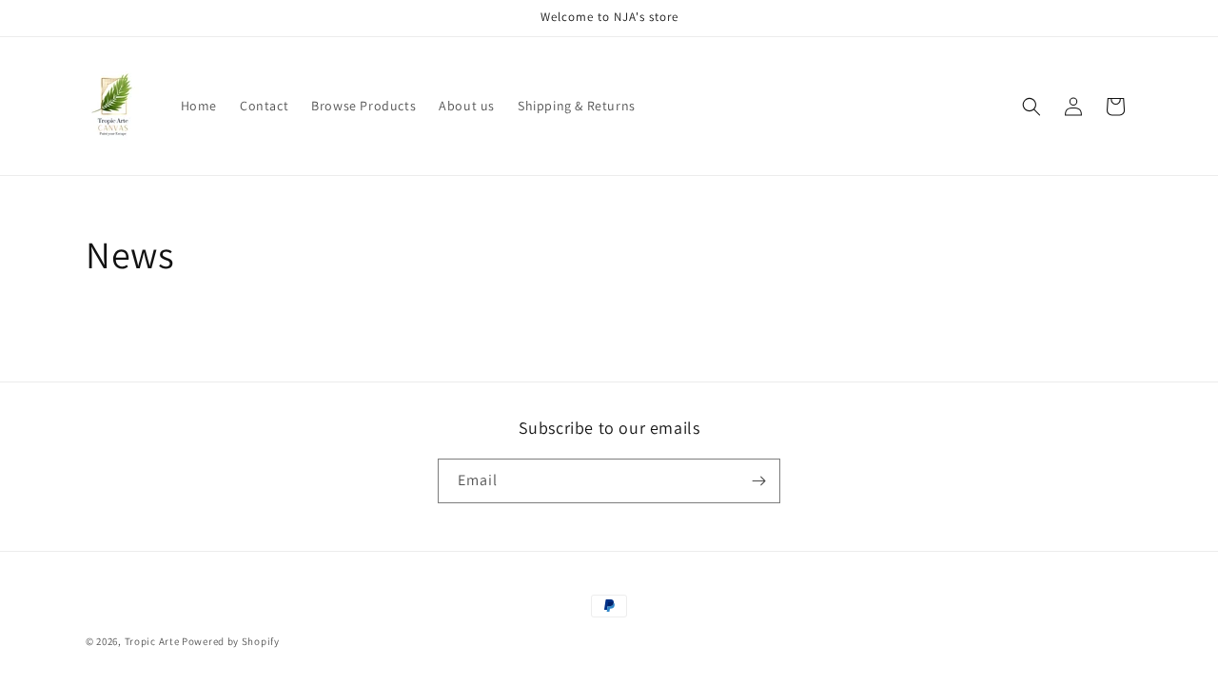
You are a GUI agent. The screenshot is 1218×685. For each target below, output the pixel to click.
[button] (1031, 106)
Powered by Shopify (231, 641)
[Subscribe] (758, 481)
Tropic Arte (152, 641)
